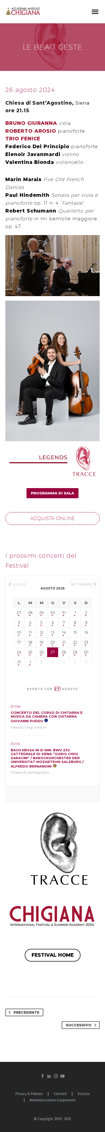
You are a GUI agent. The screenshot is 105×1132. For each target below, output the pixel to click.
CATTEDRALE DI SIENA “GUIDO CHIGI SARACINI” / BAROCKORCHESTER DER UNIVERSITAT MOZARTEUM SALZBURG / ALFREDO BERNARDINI (47, 758)
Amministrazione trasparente (53, 1100)
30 (52, 612)
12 (41, 632)
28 (30, 612)
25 (30, 652)
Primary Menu (95, 12)
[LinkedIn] (49, 1076)
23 (86, 642)
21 (64, 642)
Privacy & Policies (29, 1094)
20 (52, 642)
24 (19, 652)
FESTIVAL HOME (53, 955)
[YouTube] (62, 1076)
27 (19, 612)
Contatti (60, 1094)
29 (41, 612)
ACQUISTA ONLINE (52, 518)
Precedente (26, 1012)
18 (30, 642)
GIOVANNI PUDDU (47, 717)
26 (42, 652)
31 (64, 612)
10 (19, 632)
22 (75, 642)
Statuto (83, 1094)
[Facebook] (43, 1076)
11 (30, 632)
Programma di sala (52, 493)
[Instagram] (56, 1076)
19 (41, 642)
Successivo (78, 1025)
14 (64, 632)
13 (53, 632)
